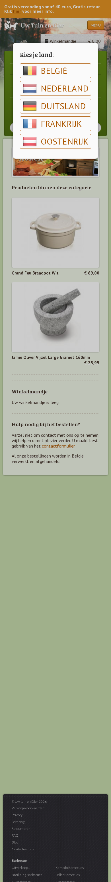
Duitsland (63, 105)
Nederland (65, 88)
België (54, 70)
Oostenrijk (65, 141)
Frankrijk (61, 123)
